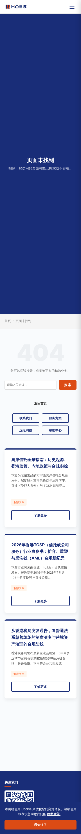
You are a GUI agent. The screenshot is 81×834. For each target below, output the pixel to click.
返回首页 (40, 403)
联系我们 (25, 418)
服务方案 (55, 418)
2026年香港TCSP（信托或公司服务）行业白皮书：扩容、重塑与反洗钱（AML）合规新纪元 (40, 551)
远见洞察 (25, 430)
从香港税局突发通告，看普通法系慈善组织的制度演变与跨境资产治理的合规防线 (39, 637)
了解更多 (40, 515)
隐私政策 (53, 814)
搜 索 (67, 385)
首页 (7, 321)
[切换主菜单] (72, 6)
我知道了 (40, 825)
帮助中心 (55, 430)
